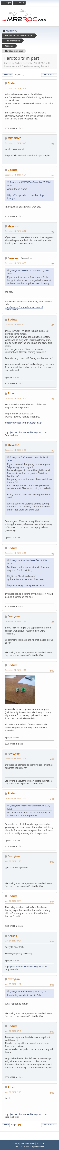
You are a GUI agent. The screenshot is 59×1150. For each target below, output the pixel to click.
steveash (13, 226)
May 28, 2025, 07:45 (13, 1031)
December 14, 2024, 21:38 (15, 450)
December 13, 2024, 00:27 (15, 231)
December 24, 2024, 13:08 (15, 758)
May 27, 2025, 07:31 (13, 941)
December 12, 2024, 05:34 (15, 175)
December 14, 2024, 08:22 (15, 324)
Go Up (6, 1124)
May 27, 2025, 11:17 (13, 984)
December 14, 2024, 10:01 (15, 398)
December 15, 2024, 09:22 (15, 553)
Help (17, 1143)
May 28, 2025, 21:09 (13, 1092)
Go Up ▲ (40, 1143)
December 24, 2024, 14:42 (15, 798)
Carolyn (13, 258)
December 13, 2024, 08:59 (15, 263)
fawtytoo (14, 616)
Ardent (12, 393)
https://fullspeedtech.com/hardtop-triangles (27, 155)
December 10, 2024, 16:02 (15, 88)
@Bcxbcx (9, 867)
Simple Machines (37, 1147)
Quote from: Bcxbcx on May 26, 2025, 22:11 (29, 991)
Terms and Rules (28, 1143)
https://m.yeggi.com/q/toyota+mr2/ (23, 422)
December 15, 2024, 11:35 (15, 621)
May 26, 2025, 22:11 (13, 901)
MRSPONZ (14, 138)
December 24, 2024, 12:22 (15, 670)
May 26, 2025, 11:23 (13, 861)
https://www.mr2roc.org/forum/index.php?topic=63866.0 (24, 308)
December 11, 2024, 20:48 (15, 143)
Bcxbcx (12, 83)
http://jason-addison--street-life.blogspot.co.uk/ (26, 432)
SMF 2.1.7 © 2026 (22, 1147)
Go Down (7, 74)
